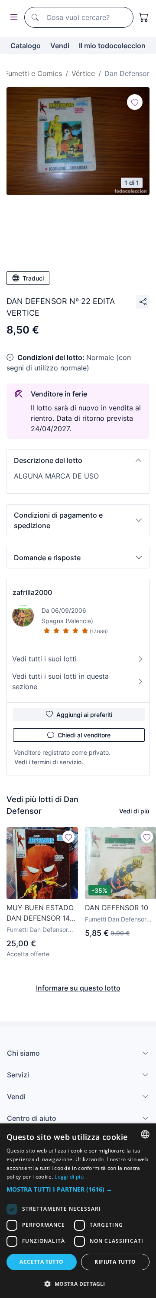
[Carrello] (144, 17)
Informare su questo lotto (78, 988)
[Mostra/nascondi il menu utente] (12, 17)
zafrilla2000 (32, 592)
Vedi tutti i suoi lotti (44, 658)
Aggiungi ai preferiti (84, 714)
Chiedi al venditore (84, 735)
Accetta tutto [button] (41, 1261)
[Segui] (135, 102)
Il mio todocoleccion (112, 45)
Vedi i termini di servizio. (48, 762)
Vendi (59, 45)
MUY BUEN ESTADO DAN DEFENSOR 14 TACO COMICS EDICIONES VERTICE (40, 913)
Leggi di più (69, 1176)
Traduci (33, 278)
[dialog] (78, 1210)
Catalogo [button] (25, 45)
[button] (78, 460)
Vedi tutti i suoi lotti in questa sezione (60, 681)
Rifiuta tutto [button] (115, 1261)
